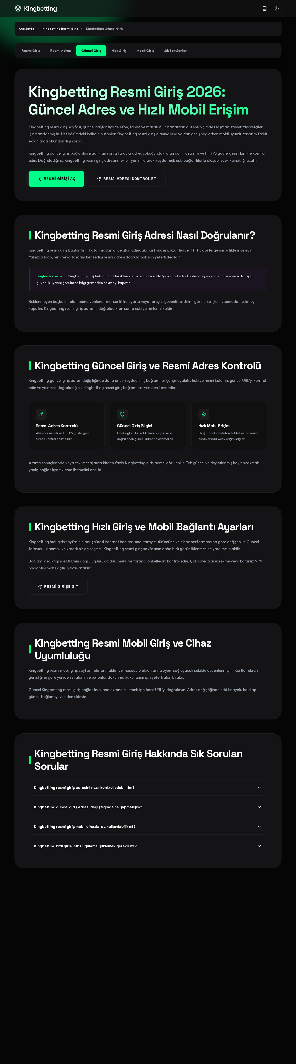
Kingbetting (40, 8)
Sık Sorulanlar (175, 50)
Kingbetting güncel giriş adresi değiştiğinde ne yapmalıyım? (88, 807)
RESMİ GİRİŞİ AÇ (60, 178)
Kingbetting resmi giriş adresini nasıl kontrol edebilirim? (84, 787)
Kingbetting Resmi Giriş (60, 29)
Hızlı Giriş (118, 50)
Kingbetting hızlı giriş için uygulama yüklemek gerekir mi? (85, 846)
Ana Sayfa (26, 29)
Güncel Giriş (91, 50)
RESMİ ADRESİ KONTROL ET (129, 178)
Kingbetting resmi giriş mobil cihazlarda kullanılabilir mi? (85, 826)
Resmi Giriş (31, 50)
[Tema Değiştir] (276, 8)
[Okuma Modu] (264, 8)
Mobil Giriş (145, 50)
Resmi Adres (60, 50)
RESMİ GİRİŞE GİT (61, 586)
